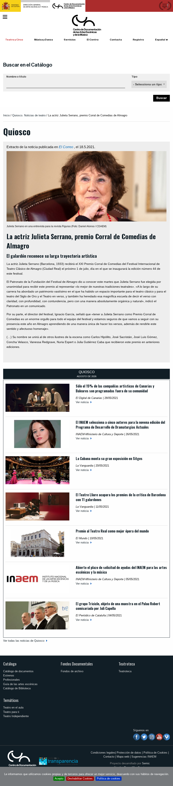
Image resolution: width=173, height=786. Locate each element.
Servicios (70, 39)
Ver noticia (82, 402)
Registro (138, 39)
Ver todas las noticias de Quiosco (23, 640)
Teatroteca (127, 664)
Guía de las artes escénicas (20, 684)
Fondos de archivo (72, 671)
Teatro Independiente (16, 716)
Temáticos (11, 700)
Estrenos (8, 675)
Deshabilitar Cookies (80, 778)
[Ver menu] (5, 16)
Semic (146, 763)
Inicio (6, 115)
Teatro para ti (11, 712)
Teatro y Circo (14, 39)
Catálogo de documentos (18, 671)
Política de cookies (108, 778)
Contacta (116, 39)
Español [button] (160, 39)
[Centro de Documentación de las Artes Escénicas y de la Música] (86, 25)
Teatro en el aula (13, 707)
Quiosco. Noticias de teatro (29, 115)
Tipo (134, 76)
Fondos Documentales (77, 664)
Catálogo (9, 664)
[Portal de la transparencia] (58, 761)
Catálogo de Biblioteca (17, 688)
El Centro (93, 39)
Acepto (59, 778)
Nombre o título (16, 76)
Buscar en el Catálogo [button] (27, 64)
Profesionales (11, 679)
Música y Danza (43, 39)
